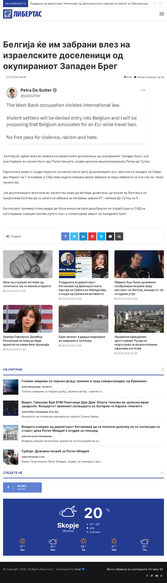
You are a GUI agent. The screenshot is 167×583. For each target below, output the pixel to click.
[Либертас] (22, 14)
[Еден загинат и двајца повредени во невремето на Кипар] (83, 319)
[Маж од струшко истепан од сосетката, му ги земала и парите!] (28, 264)
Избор (31, 412)
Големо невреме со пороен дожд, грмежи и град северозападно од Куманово (84, 381)
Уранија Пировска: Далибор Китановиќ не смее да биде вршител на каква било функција (26, 340)
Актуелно (33, 436)
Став (41, 457)
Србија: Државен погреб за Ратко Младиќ (55, 451)
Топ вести (47, 386)
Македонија (34, 386)
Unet (78, 569)
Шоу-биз (53, 412)
